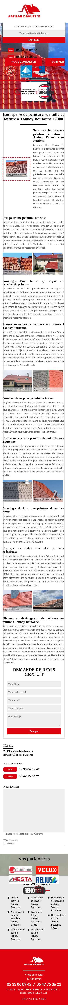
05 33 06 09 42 (26, 50)
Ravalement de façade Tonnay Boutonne (37, 902)
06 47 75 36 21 (26, 57)
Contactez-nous (34, 999)
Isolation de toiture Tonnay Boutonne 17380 (36, 918)
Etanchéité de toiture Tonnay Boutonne (38, 934)
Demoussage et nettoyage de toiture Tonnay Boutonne (57, 904)
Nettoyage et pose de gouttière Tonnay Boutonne (17, 918)
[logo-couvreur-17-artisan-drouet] (25, 11)
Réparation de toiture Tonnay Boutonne (18, 934)
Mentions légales (34, 993)
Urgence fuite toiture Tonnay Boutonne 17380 (58, 921)
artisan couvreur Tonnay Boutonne (16, 902)
